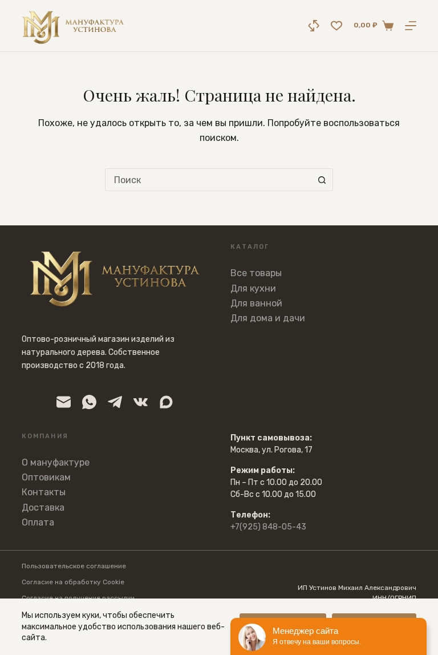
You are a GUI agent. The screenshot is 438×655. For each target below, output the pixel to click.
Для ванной (256, 303)
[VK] (140, 402)
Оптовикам (46, 477)
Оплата (38, 522)
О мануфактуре (56, 462)
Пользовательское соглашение (74, 566)
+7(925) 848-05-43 (268, 527)
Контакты (44, 492)
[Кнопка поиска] (321, 180)
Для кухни (253, 288)
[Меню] (410, 25)
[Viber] (166, 402)
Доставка (43, 507)
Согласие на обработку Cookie (73, 582)
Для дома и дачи (267, 318)
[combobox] (208, 179)
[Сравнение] (313, 25)
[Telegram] (115, 402)
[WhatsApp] (89, 402)
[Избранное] (336, 25)
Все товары (256, 273)
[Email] (63, 402)
